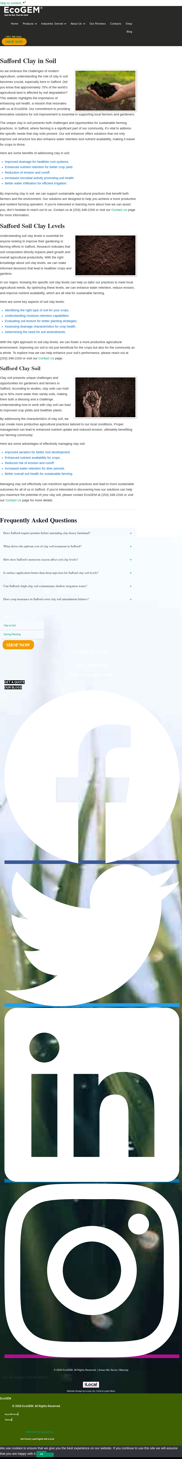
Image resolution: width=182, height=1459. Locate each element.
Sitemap (123, 1369)
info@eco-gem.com (91, 674)
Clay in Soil (10, 625)
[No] (50, 1455)
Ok (41, 1454)
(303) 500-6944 (91, 665)
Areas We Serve (108, 1369)
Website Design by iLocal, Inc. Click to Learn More (91, 1391)
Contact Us (119, 210)
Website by (40, 1432)
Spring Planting (12, 634)
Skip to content (11, 3)
